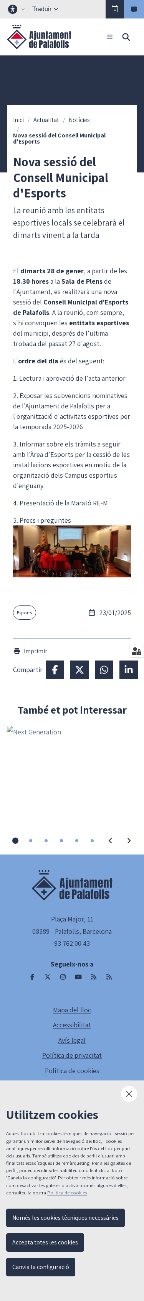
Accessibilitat (72, 1024)
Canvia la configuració (40, 1267)
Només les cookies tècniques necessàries (65, 1218)
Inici (18, 120)
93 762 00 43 (72, 943)
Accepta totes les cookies (45, 1242)
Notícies (79, 120)
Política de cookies (72, 1070)
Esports (24, 612)
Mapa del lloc (72, 1009)
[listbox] (17, 9)
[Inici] (39, 37)
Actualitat (46, 120)
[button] (115, 9)
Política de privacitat (72, 1055)
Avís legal (72, 1040)
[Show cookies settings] (136, 651)
